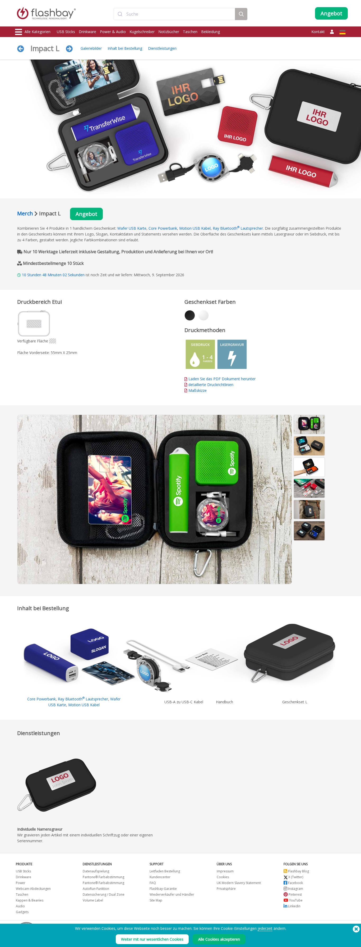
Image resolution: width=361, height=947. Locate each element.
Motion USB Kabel (195, 228)
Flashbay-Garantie (163, 888)
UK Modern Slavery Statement (239, 883)
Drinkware (87, 31)
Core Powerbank (163, 228)
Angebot (86, 214)
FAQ (153, 883)
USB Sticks (66, 31)
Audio (20, 906)
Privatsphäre (226, 888)
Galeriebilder (91, 48)
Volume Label (93, 900)
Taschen (190, 31)
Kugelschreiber (142, 31)
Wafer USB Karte (131, 228)
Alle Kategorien (37, 31)
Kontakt (318, 31)
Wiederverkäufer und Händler (172, 894)
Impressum (225, 871)
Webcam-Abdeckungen (33, 888)
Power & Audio (113, 31)
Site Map (156, 900)
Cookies (223, 877)
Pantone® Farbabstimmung (103, 877)
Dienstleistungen (162, 48)
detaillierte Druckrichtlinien (210, 384)
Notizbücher (168, 31)
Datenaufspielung (96, 871)
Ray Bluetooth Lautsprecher (238, 228)
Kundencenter (160, 877)
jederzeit (265, 928)
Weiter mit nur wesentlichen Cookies (152, 939)
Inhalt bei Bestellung (125, 48)
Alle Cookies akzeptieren (219, 939)
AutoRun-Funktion (96, 888)
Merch (25, 213)
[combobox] (174, 14)
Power (20, 883)
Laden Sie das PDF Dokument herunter (221, 378)
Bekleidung (210, 31)
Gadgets (22, 912)
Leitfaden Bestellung (165, 871)
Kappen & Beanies (29, 900)
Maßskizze (197, 390)
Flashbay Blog (298, 871)
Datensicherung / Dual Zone (103, 894)
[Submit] (120, 14)
